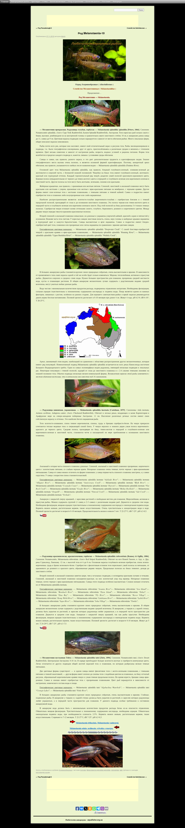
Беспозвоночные (57, 2)
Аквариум (117, 2)
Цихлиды (36, 2)
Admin (63, 36)
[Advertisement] (92, 20)
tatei (121, 770)
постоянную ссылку (43, 772)
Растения (106, 2)
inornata (83, 770)
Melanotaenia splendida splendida (98, 770)
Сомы (45, 2)
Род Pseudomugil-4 (44, 28)
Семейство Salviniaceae (137, 28)
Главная (4, 2)
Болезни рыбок (93, 2)
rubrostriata (115, 770)
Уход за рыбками (75, 2)
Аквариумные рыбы (20, 2)
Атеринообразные (65, 770)
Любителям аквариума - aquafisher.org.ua (84, 820)
